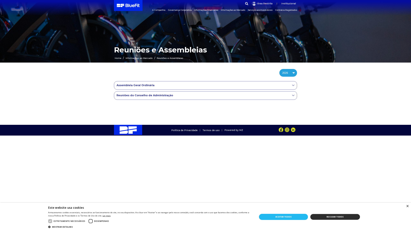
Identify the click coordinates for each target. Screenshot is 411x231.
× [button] (407, 206)
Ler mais (107, 215)
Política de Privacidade (184, 130)
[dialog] (205, 217)
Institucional (288, 3)
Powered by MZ (233, 130)
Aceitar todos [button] (283, 216)
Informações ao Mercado (139, 58)
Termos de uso (211, 130)
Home (118, 58)
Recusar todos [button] (335, 216)
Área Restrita (264, 3)
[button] (150, 227)
